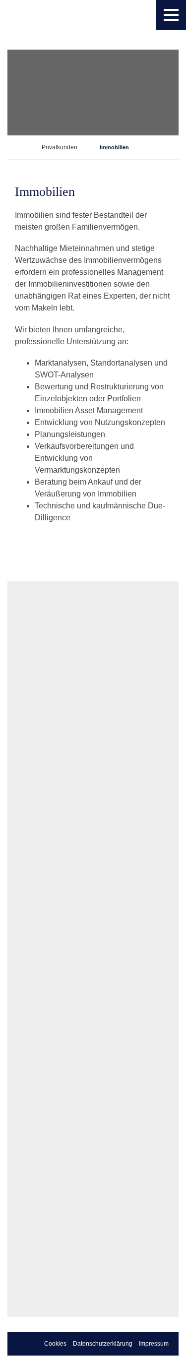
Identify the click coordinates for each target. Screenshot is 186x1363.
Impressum (154, 1343)
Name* (29, 808)
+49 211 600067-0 (93, 758)
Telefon (29, 959)
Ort (23, 899)
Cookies (55, 1343)
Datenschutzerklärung (102, 1343)
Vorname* (33, 838)
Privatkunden (59, 147)
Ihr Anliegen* (37, 990)
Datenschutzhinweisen (69, 1247)
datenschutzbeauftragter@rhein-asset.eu (70, 1194)
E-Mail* (29, 929)
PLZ (24, 869)
